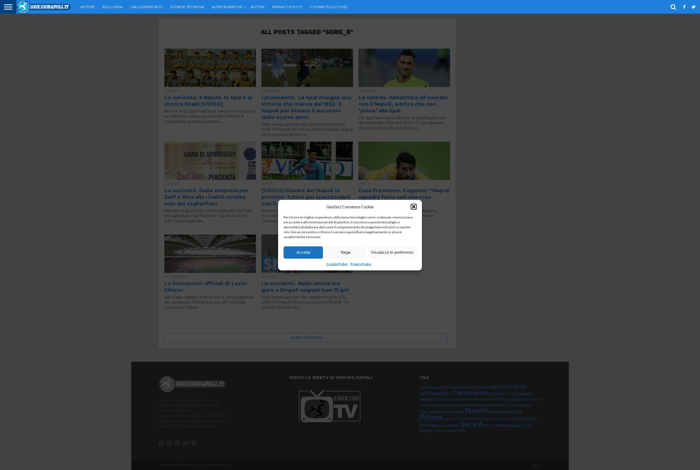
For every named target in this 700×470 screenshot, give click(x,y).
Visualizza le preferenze (392, 252)
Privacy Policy (360, 264)
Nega (345, 252)
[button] (413, 206)
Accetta (303, 252)
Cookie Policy (337, 264)
